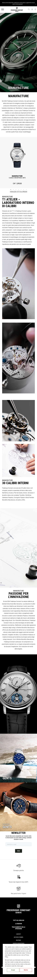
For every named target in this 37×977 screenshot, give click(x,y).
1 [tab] (11, 189)
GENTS (7, 778)
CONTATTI (18, 934)
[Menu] (2, 9)
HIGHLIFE (6, 775)
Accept (13, 970)
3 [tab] (16, 189)
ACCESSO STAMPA (18, 937)
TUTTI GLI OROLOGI (18, 920)
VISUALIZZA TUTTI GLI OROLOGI (18, 191)
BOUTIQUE (18, 940)
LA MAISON (18, 923)
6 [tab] (24, 189)
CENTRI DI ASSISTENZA (18, 943)
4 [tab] (18, 189)
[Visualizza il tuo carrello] (35, 9)
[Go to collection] (18, 694)
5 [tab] (21, 189)
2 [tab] (13, 189)
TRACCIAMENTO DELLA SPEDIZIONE (18, 928)
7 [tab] (26, 189)
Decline (26, 970)
